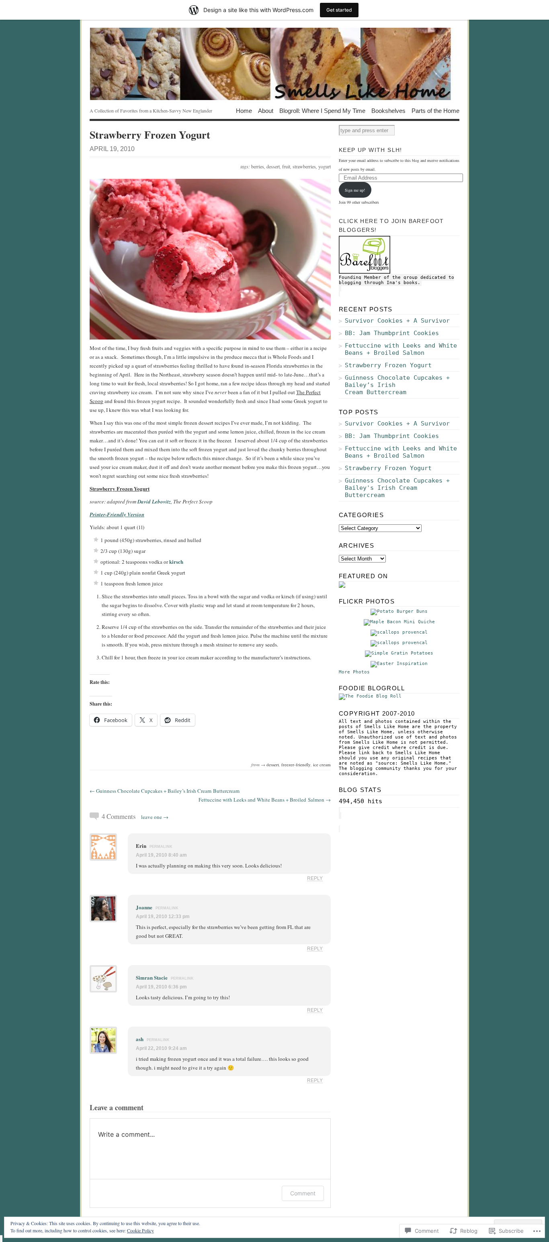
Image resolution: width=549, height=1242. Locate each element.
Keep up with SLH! (370, 150)
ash (139, 1039)
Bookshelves (388, 110)
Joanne (144, 907)
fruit (286, 166)
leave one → (154, 816)
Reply (315, 878)
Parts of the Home (435, 110)
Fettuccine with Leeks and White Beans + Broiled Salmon (401, 349)
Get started (339, 10)
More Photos (354, 672)
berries (257, 166)
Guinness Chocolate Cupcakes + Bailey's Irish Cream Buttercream (397, 488)
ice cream (322, 764)
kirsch (176, 561)
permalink (161, 847)
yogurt (324, 166)
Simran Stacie (152, 977)
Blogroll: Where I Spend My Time (322, 110)
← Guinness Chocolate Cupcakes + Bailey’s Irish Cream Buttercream (165, 790)
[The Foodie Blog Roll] (370, 696)
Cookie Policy (140, 1230)
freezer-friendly (296, 764)
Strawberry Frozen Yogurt (388, 365)
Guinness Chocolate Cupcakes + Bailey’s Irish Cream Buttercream (397, 385)
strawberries (304, 166)
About (265, 110)
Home (244, 110)
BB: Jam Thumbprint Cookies (392, 333)
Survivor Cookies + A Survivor (397, 320)
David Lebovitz (154, 501)
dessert (273, 166)
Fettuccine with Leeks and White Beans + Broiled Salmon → (265, 799)
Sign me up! (355, 190)
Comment (302, 1193)
